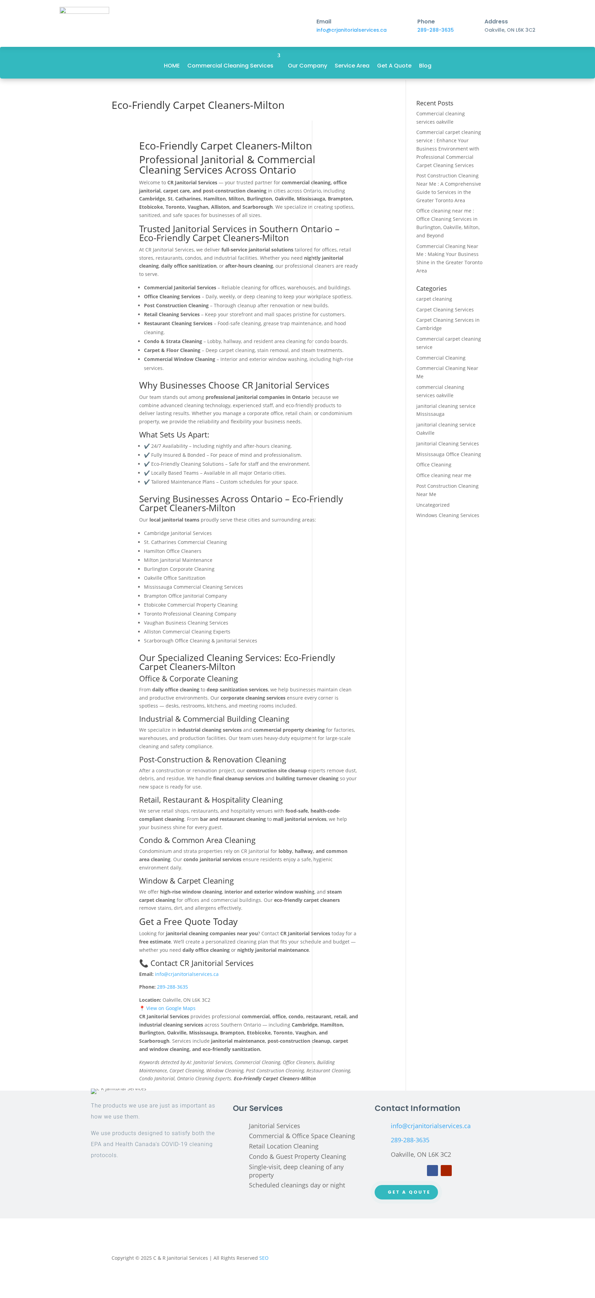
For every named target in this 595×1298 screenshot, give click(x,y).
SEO (264, 1258)
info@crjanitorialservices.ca (351, 30)
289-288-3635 (435, 30)
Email (323, 21)
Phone (426, 21)
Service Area (352, 66)
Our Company (307, 66)
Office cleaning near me (443, 475)
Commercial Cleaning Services (230, 66)
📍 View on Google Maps (167, 1008)
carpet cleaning (434, 299)
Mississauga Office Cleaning (448, 454)
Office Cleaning (433, 464)
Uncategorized (433, 505)
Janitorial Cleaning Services (447, 443)
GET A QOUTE (409, 1192)
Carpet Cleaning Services (445, 309)
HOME (172, 66)
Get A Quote (394, 66)
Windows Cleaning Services (447, 515)
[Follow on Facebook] (432, 1170)
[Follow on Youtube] (446, 1170)
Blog (425, 66)
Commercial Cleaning (441, 357)
